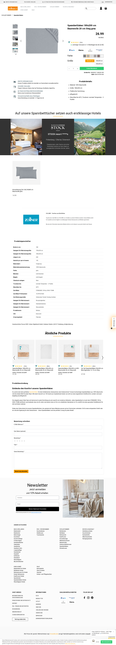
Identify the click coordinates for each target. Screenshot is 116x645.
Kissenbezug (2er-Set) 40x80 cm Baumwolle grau (22, 190)
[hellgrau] (91, 56)
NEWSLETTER (39, 598)
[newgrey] (95, 56)
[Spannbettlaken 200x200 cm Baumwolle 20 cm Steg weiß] (46, 352)
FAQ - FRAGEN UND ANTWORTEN (20, 606)
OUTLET (38, 601)
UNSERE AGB (39, 612)
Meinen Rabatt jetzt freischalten (37, 509)
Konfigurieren (95, 642)
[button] (21, 41)
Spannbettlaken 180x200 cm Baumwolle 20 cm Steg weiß (21, 369)
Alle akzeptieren (106, 642)
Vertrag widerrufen (20, 619)
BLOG (37, 595)
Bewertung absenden (21, 471)
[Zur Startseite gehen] (13, 8)
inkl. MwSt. (101, 37)
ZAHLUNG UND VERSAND (42, 610)
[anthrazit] (84, 56)
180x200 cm (89, 61)
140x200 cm (99, 61)
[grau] (88, 56)
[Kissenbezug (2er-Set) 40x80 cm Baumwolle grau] (26, 173)
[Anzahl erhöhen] (77, 68)
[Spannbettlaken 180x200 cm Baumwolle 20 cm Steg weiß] (23, 352)
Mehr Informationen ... (70, 643)
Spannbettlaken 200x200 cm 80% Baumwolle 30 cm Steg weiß (68, 369)
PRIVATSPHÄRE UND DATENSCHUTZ (21, 600)
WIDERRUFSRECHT (17, 611)
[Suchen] (86, 8)
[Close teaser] (111, 328)
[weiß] (102, 56)
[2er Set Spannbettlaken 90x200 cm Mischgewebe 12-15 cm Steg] (92, 352)
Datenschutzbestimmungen (36, 512)
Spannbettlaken (33, 392)
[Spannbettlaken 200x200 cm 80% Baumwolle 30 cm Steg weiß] (69, 352)
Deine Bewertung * (19, 451)
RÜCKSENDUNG (16, 609)
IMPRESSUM (39, 615)
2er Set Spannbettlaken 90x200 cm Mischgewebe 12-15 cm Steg (92, 369)
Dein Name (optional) (19, 431)
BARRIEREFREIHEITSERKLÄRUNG (44, 618)
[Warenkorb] (105, 8)
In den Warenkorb (92, 68)
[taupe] (98, 56)
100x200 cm (99, 64)
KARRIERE (38, 604)
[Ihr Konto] (101, 8)
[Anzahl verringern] (69, 68)
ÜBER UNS (38, 607)
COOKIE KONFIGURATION (18, 614)
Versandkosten (54, 634)
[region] (38, 41)
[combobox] (92, 8)
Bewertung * (17, 438)
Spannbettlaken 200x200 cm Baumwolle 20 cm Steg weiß (44, 369)
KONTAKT (14, 603)
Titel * (15, 444)
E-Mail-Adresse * (19, 424)
